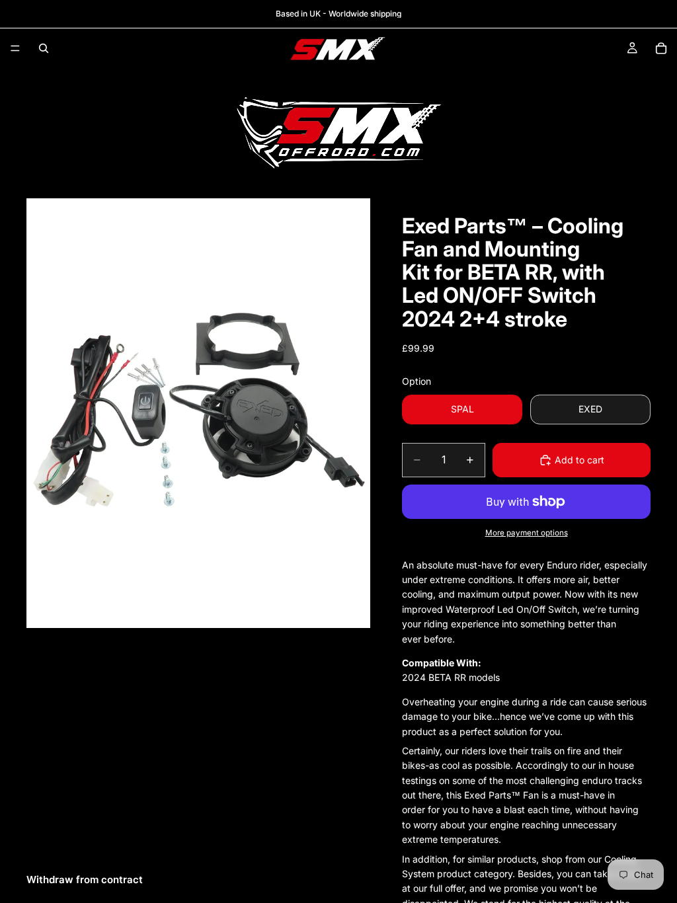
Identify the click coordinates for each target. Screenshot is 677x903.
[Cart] (661, 48)
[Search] (43, 48)
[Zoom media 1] (198, 413)
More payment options (526, 532)
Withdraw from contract (84, 879)
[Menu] (15, 48)
